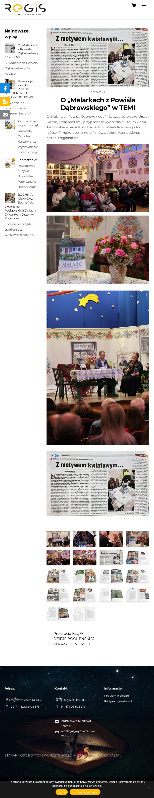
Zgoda (62, 792)
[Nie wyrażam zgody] (149, 787)
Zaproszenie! (27, 160)
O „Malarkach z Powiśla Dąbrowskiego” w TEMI (98, 103)
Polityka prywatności (118, 701)
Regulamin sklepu (116, 695)
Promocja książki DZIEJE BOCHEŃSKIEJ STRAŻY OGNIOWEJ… (73, 638)
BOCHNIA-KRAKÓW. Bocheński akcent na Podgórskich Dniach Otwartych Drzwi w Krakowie (20, 206)
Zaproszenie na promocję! (28, 123)
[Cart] (134, 5)
